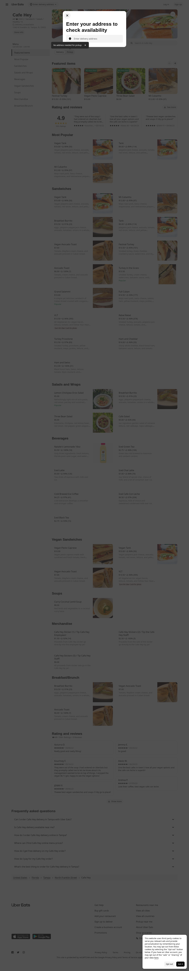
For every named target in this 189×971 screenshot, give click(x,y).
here (156, 957)
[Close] (67, 15)
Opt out (169, 964)
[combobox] (97, 38)
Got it (180, 964)
